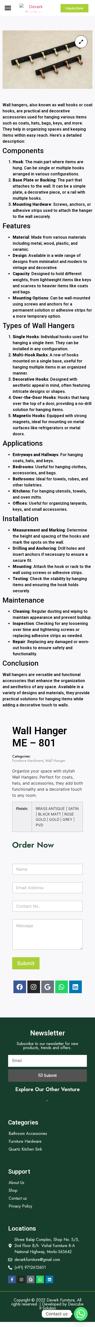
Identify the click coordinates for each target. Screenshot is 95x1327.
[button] (8, 8)
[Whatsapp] (61, 987)
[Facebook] (19, 987)
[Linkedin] (75, 987)
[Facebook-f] (12, 1279)
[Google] (47, 987)
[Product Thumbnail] (81, 41)
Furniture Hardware (27, 760)
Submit (25, 963)
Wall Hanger (55, 760)
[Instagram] (33, 987)
